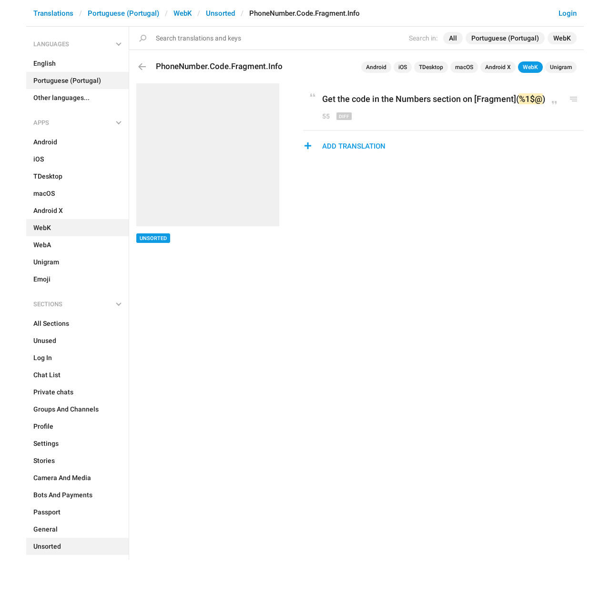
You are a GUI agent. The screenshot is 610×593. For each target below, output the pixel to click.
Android (376, 67)
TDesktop (431, 67)
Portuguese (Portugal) (123, 13)
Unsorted (220, 13)
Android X (498, 67)
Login (568, 13)
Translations (53, 13)
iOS (402, 67)
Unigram (561, 67)
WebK (182, 13)
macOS (464, 67)
